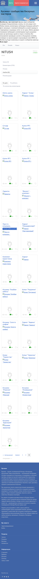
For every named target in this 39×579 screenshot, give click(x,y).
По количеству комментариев (11, 86)
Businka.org (5, 573)
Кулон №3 (26, 126)
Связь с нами (5, 560)
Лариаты (6, 191)
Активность (5, 543)
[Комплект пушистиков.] (10, 262)
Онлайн (10, 45)
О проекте (4, 552)
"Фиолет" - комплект (26, 192)
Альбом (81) (6, 72)
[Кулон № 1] (29, 161)
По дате (5, 83)
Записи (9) (6, 62)
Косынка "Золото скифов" (9, 323)
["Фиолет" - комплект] (29, 197)
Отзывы (5, 69)
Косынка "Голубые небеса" (9, 290)
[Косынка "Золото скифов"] (10, 328)
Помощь (4, 558)
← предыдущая (8, 455)
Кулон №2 (7, 158)
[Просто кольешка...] (10, 233)
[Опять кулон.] (10, 95)
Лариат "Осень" (28, 93)
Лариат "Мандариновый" (28, 225)
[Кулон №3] (29, 128)
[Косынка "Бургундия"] (10, 426)
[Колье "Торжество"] (10, 360)
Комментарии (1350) (8, 65)
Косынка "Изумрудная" (27, 389)
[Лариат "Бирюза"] (29, 325)
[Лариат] (29, 259)
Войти (11, 3)
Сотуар (5, 126)
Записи (4, 537)
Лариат (25, 257)
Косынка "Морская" (7, 389)
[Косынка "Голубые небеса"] (10, 295)
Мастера (4, 541)
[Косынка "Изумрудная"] (29, 393)
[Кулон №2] (10, 161)
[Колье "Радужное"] (29, 292)
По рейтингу (13, 83)
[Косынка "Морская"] (10, 393)
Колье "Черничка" (29, 355)
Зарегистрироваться (21, 3)
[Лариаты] (10, 194)
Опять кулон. (7, 93)
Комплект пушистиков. (7, 258)
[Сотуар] (10, 128)
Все (4, 45)
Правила (4, 554)
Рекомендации (7, 76)
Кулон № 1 (26, 158)
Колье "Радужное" (29, 289)
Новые (17, 45)
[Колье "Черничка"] (29, 358)
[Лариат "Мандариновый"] (29, 229)
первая (17, 455)
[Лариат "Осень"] (29, 95)
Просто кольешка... (7, 225)
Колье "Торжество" (7, 356)
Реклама (4, 556)
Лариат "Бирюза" (28, 322)
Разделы (4, 539)
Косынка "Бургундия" (7, 421)
